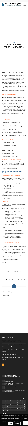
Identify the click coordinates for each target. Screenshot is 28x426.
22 (10, 408)
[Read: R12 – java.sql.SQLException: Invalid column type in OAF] (3, 391)
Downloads (13, 354)
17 (17, 406)
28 (7, 410)
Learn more (17, 423)
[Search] (21, 5)
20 (3, 408)
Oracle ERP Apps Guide (18, 271)
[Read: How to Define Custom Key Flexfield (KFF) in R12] (3, 384)
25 (20, 408)
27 (3, 410)
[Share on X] (6, 280)
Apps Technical (6, 40)
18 (20, 406)
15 (10, 406)
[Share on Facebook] (3, 280)
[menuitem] (21, 5)
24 (17, 408)
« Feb (3, 413)
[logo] (11, 5)
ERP (10, 40)
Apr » (6, 413)
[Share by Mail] (24, 280)
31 (17, 410)
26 (24, 408)
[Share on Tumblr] (18, 280)
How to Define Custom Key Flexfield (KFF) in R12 (14, 383)
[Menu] (24, 5)
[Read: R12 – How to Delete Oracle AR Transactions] (3, 381)
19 (24, 406)
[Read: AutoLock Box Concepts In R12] (3, 387)
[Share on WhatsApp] (9, 280)
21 (7, 408)
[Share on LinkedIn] (15, 280)
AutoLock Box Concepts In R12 (10, 386)
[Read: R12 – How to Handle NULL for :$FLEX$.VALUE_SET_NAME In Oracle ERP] (3, 376)
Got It (11, 423)
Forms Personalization (17, 40)
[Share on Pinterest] (12, 280)
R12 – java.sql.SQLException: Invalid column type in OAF (15, 390)
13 (3, 406)
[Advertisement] (14, 26)
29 (10, 410)
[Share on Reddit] (21, 280)
